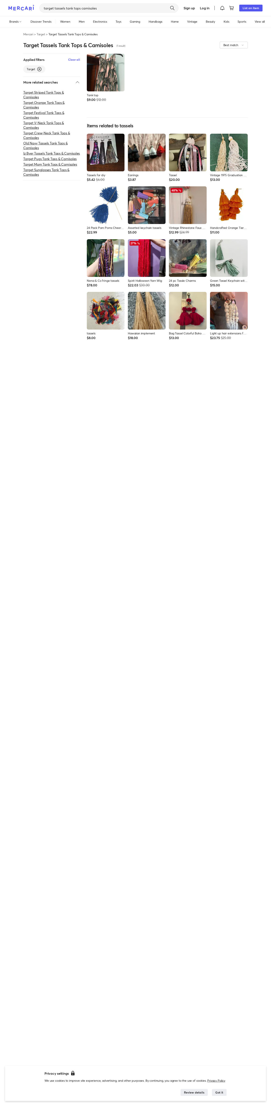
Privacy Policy (216, 1081)
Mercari (28, 34)
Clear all (74, 60)
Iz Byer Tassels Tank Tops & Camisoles (51, 153)
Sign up (189, 8)
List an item (251, 8)
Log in (204, 8)
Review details (194, 1092)
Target (41, 34)
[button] (222, 8)
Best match (230, 45)
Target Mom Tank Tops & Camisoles (50, 164)
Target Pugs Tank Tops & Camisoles (50, 159)
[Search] (172, 8)
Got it (219, 1092)
